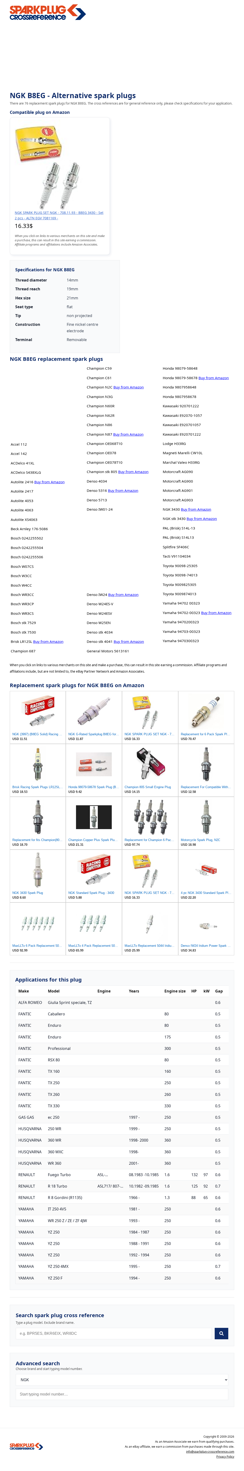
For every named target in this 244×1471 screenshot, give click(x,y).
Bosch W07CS (22, 566)
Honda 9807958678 (179, 396)
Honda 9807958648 (179, 387)
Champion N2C (99, 387)
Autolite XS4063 (24, 519)
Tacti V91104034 (177, 556)
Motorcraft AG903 (178, 500)
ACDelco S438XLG (26, 472)
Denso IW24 (97, 594)
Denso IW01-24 (100, 509)
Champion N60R (100, 405)
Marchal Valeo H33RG (181, 462)
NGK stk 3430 (174, 518)
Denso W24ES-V (100, 603)
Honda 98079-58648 (180, 368)
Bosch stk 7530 (23, 632)
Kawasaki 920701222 (181, 405)
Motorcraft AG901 (178, 490)
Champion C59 (99, 368)
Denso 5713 (97, 500)
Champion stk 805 (102, 471)
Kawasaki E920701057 (182, 424)
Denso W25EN (99, 622)
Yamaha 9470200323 (181, 622)
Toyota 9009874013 (179, 593)
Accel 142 (19, 453)
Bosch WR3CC (22, 594)
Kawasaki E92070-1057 (182, 415)
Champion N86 (99, 424)
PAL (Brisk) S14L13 (178, 537)
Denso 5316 (97, 490)
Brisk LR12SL (21, 641)
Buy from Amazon (49, 481)
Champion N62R (100, 415)
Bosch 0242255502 (27, 538)
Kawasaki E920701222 (182, 434)
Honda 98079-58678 (180, 377)
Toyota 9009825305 (179, 584)
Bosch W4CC (21, 585)
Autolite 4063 (22, 510)
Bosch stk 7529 (23, 622)
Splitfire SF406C (176, 546)
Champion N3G (100, 396)
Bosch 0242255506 (27, 556)
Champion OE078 (101, 452)
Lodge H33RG (174, 443)
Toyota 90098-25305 (180, 565)
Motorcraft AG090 (178, 471)
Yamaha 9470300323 (181, 640)
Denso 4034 (97, 481)
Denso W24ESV (99, 613)
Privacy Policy (225, 1456)
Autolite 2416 (22, 481)
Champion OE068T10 (104, 443)
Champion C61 (99, 377)
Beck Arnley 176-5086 (29, 528)
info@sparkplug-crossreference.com (210, 1451)
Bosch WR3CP (22, 603)
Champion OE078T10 (104, 462)
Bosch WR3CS (22, 613)
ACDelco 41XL (22, 463)
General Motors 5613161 (108, 651)
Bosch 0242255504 (27, 547)
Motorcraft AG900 (178, 481)
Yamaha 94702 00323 (181, 603)
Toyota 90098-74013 (180, 575)
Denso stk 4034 (100, 632)
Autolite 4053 (22, 500)
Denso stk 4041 (100, 641)
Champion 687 (23, 651)
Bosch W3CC (21, 575)
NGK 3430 (171, 509)
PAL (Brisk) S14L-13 (179, 528)
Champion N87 (99, 434)
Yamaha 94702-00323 (181, 612)
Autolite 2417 (22, 491)
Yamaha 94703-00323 (181, 631)
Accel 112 (19, 444)
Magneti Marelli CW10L (183, 452)
